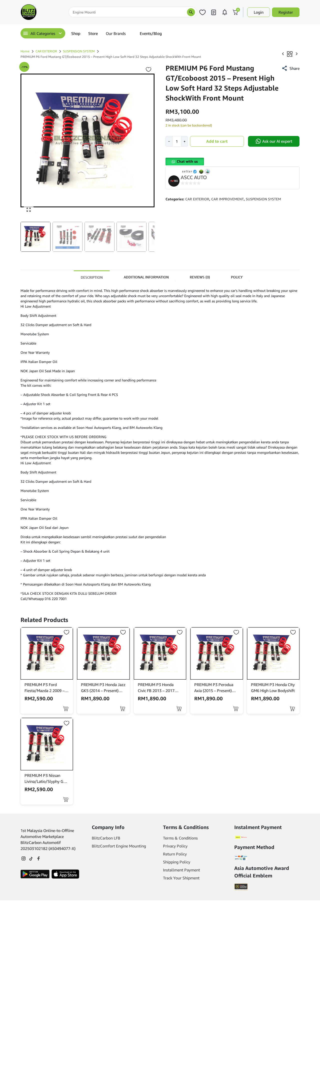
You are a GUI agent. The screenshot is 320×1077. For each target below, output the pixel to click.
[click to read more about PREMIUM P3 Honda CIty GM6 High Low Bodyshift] (273, 653)
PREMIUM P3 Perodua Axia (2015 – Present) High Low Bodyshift (213, 688)
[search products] (191, 12)
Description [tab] (92, 277)
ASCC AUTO (194, 177)
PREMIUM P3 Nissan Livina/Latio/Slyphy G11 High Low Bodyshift (46, 778)
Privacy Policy (175, 845)
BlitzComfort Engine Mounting (119, 845)
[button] (35, 237)
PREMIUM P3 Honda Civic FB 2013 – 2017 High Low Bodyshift (156, 688)
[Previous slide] (27, 140)
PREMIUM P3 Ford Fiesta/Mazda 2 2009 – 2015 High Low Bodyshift (46, 688)
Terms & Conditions (180, 838)
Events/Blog (151, 33)
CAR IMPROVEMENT (227, 199)
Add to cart (217, 141)
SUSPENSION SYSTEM (79, 51)
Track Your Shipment (181, 877)
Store (93, 33)
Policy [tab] (237, 277)
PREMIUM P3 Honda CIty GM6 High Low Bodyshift (273, 687)
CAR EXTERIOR (46, 51)
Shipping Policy (176, 861)
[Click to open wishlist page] (202, 12)
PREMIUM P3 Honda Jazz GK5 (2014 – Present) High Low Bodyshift (103, 688)
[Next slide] (147, 140)
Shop (75, 33)
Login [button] (259, 12)
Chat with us (187, 161)
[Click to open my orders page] (213, 12)
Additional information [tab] (146, 277)
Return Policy (175, 853)
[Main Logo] (43, 12)
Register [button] (285, 12)
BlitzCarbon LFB (106, 838)
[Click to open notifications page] (224, 12)
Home (25, 51)
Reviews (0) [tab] (200, 277)
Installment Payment (181, 869)
